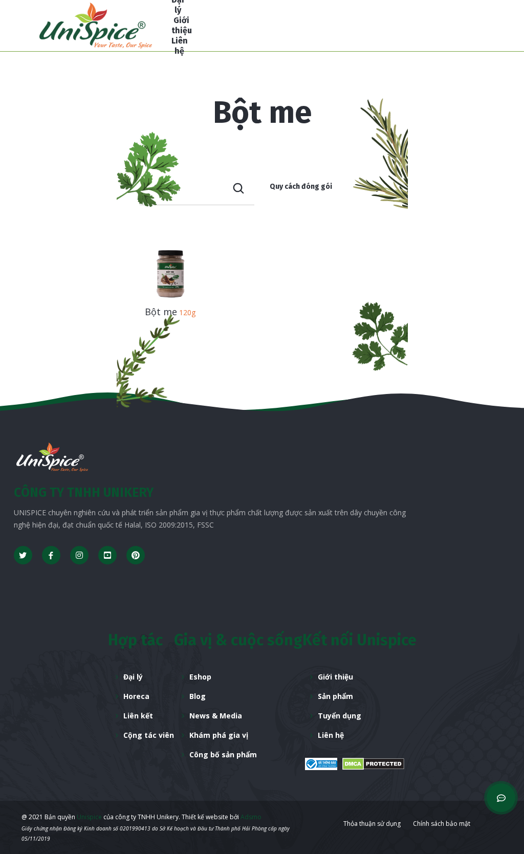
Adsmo (251, 817)
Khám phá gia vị (218, 735)
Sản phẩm (335, 696)
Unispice (88, 817)
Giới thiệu (335, 677)
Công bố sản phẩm (223, 754)
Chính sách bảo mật (441, 823)
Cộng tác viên (148, 735)
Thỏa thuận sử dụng (372, 823)
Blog (197, 696)
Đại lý (133, 677)
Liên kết (138, 715)
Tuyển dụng (339, 715)
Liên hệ (331, 735)
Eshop (200, 677)
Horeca (136, 696)
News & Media (215, 715)
